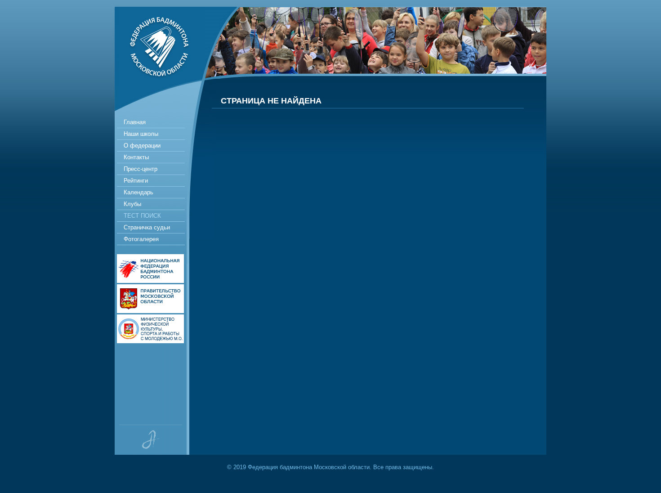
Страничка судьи (147, 227)
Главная (135, 122)
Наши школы (141, 133)
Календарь (138, 192)
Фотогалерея (141, 239)
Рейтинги (136, 180)
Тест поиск (142, 215)
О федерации (142, 145)
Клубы (132, 204)
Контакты (136, 157)
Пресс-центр (140, 169)
